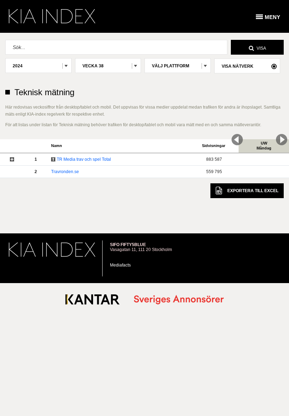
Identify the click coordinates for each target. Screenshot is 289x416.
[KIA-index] (52, 16)
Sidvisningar (213, 145)
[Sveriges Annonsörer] (179, 300)
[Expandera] (12, 159)
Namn (56, 145)
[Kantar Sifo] (92, 301)
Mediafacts (120, 265)
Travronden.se (65, 172)
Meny (272, 17)
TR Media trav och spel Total (84, 159)
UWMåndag (264, 145)
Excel (252, 190)
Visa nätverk (237, 66)
